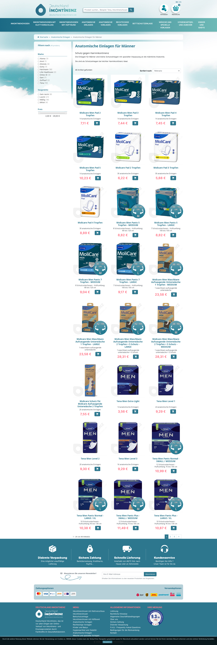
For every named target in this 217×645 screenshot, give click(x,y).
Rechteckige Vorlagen (82, 625)
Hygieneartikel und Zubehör (85, 630)
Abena (44, 58)
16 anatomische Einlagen (128, 464)
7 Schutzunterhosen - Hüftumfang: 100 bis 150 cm (165, 229)
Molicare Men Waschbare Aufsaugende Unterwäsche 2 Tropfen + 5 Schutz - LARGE (128, 343)
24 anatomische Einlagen (165, 407)
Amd (43, 61)
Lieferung (114, 611)
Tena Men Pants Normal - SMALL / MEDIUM (165, 460)
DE (177, 2)
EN (180, 2)
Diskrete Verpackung (119, 625)
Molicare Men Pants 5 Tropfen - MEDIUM (128, 224)
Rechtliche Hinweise (118, 614)
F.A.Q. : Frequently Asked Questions (125, 627)
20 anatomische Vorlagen (90, 409)
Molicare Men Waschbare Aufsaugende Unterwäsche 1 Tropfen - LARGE (90, 342)
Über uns (114, 619)
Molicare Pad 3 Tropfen (165, 167)
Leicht (44, 97)
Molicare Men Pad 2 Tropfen (90, 114)
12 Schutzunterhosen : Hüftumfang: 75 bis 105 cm (128, 522)
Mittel (44, 102)
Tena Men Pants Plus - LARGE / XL (166, 517)
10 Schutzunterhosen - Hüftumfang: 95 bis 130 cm (90, 522)
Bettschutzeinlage (80, 616)
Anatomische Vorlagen (82, 622)
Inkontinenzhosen (80, 614)
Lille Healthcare (48, 72)
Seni (43, 77)
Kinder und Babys (80, 627)
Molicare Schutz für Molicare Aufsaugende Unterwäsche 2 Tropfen (90, 404)
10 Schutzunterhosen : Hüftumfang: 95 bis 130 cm (165, 522)
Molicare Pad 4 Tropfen (90, 222)
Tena (44, 83)
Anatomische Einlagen (82, 633)
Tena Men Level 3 (128, 458)
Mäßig (44, 100)
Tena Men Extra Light (128, 401)
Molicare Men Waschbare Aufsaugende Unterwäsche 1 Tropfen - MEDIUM (165, 282)
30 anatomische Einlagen (128, 173)
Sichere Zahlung (117, 622)
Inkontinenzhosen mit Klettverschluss (89, 611)
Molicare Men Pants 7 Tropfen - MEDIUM (90, 281)
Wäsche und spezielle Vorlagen (86, 635)
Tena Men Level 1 (165, 401)
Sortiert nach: (146, 71)
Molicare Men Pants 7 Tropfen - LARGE (128, 281)
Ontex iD (45, 75)
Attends (45, 64)
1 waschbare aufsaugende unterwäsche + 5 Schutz (128, 351)
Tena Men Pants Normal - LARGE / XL (90, 517)
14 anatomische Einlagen (90, 118)
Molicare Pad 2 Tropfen (128, 167)
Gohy (43, 67)
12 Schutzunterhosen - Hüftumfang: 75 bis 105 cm (165, 465)
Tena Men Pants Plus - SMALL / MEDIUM (128, 517)
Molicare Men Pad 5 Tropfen (90, 169)
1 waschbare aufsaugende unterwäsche (166, 289)
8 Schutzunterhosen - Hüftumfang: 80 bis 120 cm (128, 229)
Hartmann (46, 69)
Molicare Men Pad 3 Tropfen (127, 114)
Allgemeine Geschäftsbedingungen (125, 616)
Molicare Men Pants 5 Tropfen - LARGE (165, 224)
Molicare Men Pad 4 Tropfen (165, 114)
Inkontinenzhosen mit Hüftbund (86, 619)
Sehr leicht (46, 94)
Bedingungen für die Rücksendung (124, 630)
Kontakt (113, 633)
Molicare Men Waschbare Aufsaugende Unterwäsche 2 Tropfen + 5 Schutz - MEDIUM (165, 343)
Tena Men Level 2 (90, 458)
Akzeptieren (107, 642)
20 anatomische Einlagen (90, 464)
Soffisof (45, 80)
